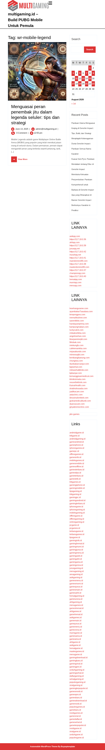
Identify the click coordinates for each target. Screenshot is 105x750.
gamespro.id (75, 694)
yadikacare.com (77, 391)
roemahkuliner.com (78, 318)
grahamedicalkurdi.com (80, 401)
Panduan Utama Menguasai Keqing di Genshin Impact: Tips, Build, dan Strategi (83, 128)
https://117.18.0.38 (78, 264)
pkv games (74, 414)
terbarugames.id (77, 534)
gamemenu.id (76, 627)
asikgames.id (76, 617)
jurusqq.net (75, 248)
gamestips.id (75, 473)
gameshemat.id (76, 608)
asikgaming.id (76, 577)
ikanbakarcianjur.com (79, 364)
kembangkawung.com (80, 358)
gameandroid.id (77, 442)
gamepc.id (74, 451)
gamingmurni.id (77, 547)
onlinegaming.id (77, 522)
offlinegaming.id (77, 519)
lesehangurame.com (79, 308)
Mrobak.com (75, 342)
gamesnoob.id (76, 691)
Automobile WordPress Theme (43, 746)
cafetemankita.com (78, 348)
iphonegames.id (77, 448)
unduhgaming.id (77, 670)
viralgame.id (75, 731)
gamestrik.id (75, 479)
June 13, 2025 (21, 129)
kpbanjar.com (76, 373)
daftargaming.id (77, 676)
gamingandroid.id (77, 500)
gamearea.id (75, 639)
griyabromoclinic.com (79, 407)
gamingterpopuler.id (79, 688)
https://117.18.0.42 (78, 252)
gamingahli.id (76, 559)
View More (19, 159)
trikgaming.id (75, 494)
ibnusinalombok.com (79, 398)
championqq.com (77, 273)
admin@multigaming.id (46, 129)
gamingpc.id (75, 497)
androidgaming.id (77, 439)
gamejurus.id (75, 624)
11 (76, 78)
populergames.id (77, 707)
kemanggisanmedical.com (81, 376)
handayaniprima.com (79, 324)
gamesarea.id (76, 636)
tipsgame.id (75, 537)
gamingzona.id (76, 565)
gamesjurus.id (76, 587)
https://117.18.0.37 (78, 270)
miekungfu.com (76, 345)
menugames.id (76, 605)
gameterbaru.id (76, 476)
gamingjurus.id (76, 550)
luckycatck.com (76, 330)
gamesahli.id (75, 593)
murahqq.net (75, 255)
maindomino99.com (78, 261)
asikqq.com (75, 236)
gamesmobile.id (77, 463)
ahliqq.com (75, 242)
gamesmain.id (76, 590)
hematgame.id (76, 648)
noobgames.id (76, 713)
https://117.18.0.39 (78, 245)
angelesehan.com (78, 336)
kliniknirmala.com (77, 379)
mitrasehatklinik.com (79, 370)
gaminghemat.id (77, 543)
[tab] (51, 3)
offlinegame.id (76, 516)
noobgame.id (75, 728)
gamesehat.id (76, 722)
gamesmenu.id (76, 580)
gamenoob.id (75, 704)
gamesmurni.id (76, 583)
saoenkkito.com (77, 321)
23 (93, 84)
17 (73, 84)
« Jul (73, 104)
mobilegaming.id (77, 513)
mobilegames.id (77, 460)
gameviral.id (75, 716)
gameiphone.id (76, 445)
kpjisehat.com (76, 367)
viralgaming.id (76, 685)
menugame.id (76, 654)
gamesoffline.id (76, 466)
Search (75, 39)
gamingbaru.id (76, 661)
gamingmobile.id (77, 488)
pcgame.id (74, 525)
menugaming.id (77, 571)
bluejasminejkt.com (78, 339)
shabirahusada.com (78, 388)
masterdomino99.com (79, 267)
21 (86, 84)
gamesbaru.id (76, 697)
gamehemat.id (76, 614)
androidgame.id (77, 433)
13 (83, 78)
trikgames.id (75, 482)
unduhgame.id (76, 734)
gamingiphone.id (77, 485)
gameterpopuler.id (78, 725)
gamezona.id (75, 630)
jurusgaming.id (76, 568)
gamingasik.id (76, 556)
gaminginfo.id (76, 540)
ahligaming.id (76, 602)
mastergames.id (77, 651)
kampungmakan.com (79, 327)
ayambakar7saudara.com (81, 311)
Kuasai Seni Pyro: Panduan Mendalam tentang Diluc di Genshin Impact (82, 164)
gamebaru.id (75, 710)
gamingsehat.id (76, 673)
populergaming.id (77, 682)
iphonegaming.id (77, 510)
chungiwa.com (76, 361)
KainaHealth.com (77, 385)
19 (80, 84)
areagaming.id (76, 574)
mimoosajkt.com (77, 354)
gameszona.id (76, 599)
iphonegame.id (76, 506)
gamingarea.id (76, 562)
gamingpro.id (75, 667)
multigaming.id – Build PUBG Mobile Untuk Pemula (25, 20)
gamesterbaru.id (77, 470)
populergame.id (77, 738)
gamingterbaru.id (77, 503)
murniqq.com (75, 282)
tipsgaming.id (76, 491)
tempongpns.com (77, 314)
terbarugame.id (76, 531)
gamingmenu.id (77, 553)
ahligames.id (75, 611)
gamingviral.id (76, 664)
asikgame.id (75, 645)
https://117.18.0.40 (78, 276)
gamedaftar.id (76, 719)
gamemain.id (75, 620)
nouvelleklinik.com (78, 382)
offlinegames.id (76, 454)
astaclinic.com (76, 395)
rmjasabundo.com (78, 351)
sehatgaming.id (76, 679)
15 (90, 78)
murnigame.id (76, 633)
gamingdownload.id (78, 657)
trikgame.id (75, 436)
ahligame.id (75, 642)
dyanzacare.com (77, 404)
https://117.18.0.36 (78, 239)
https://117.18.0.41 (78, 258)
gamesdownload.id (78, 701)
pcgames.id (75, 528)
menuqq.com (75, 285)
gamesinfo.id (75, 457)
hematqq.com (76, 279)
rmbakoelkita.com (78, 333)
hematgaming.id (77, 596)
